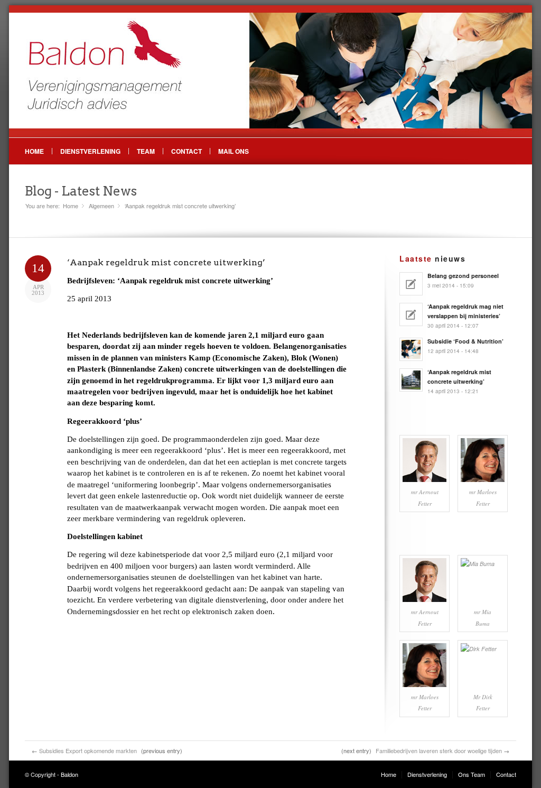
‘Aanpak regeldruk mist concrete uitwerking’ (166, 262)
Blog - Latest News (81, 191)
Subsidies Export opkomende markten (88, 750)
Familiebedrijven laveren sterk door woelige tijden (439, 750)
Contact (186, 151)
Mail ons (233, 151)
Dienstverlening (90, 151)
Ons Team (471, 774)
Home (34, 151)
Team (146, 151)
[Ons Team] (424, 460)
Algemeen (101, 206)
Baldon (69, 774)
